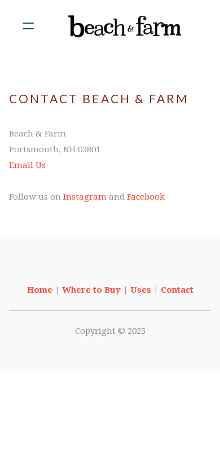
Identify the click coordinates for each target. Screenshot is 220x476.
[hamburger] (28, 26)
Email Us (27, 165)
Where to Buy (91, 290)
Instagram (85, 197)
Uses (140, 290)
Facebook (146, 197)
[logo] (124, 26)
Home (39, 290)
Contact (177, 290)
